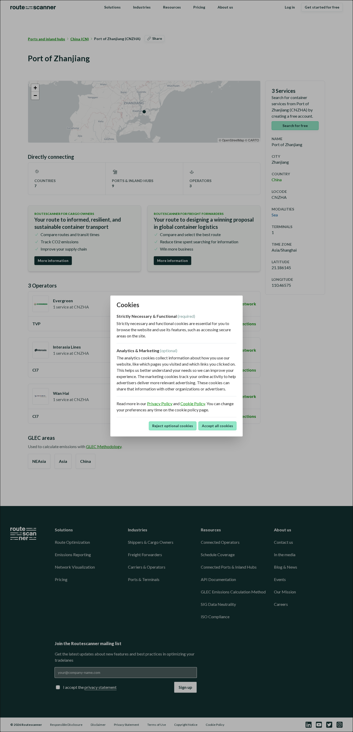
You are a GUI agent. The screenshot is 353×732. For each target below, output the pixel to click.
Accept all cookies (217, 426)
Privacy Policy (159, 403)
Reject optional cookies (172, 426)
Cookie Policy (192, 403)
